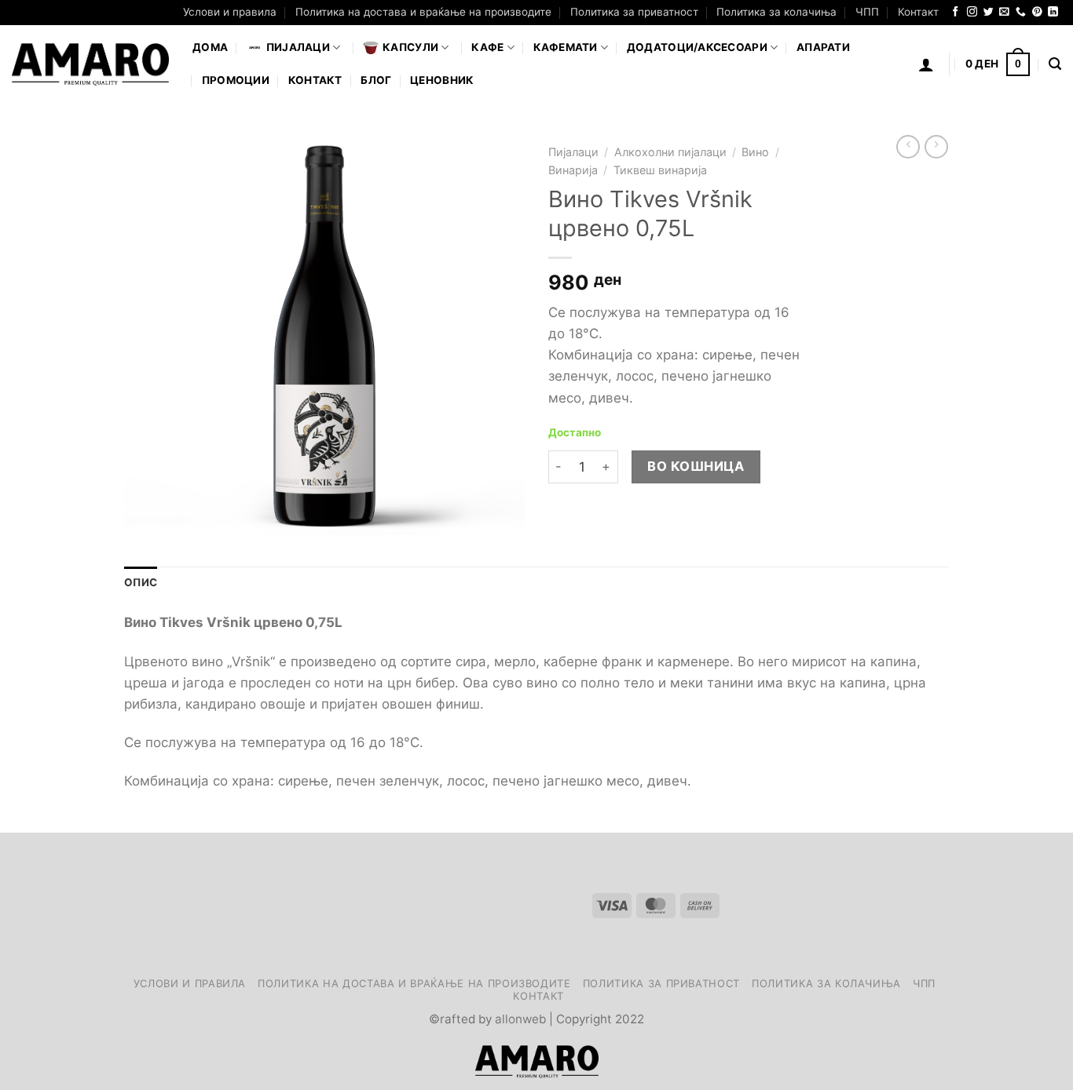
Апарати (823, 47)
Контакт (918, 11)
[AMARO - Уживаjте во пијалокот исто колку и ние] (90, 64)
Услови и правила (229, 11)
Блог (376, 80)
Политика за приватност (634, 11)
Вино (755, 152)
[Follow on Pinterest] (1037, 12)
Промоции (235, 80)
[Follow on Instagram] (972, 12)
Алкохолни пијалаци (670, 152)
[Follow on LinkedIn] (1053, 12)
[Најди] (1055, 64)
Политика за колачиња (776, 11)
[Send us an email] (1004, 12)
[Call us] (1021, 12)
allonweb (520, 1019)
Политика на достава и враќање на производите (423, 11)
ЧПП (867, 11)
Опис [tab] (140, 582)
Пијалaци (298, 47)
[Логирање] (926, 64)
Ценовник (442, 80)
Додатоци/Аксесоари (697, 47)
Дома (210, 47)
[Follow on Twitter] (988, 12)
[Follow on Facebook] (955, 12)
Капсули (410, 47)
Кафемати (565, 47)
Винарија (573, 170)
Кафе (487, 47)
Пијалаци (573, 152)
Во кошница (695, 466)
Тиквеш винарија (660, 170)
